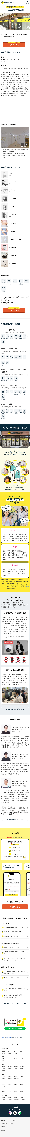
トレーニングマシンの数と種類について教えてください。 (14, 959)
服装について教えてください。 (13, 947)
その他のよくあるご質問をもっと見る (15, 1004)
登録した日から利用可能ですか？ (14, 932)
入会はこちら (15, 906)
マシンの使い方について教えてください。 (14, 990)
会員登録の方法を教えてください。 (14, 927)
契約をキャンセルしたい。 (12, 936)
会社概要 (3, 1120)
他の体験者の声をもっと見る (15, 819)
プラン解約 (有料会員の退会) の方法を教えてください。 (14, 972)
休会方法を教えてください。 (12, 978)
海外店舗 (3, 1126)
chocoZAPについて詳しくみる (15, 709)
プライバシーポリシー (12, 1120)
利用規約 (11, 1123)
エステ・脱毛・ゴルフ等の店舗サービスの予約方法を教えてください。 (14, 996)
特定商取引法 (4, 1123)
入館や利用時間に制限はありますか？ (14, 953)
